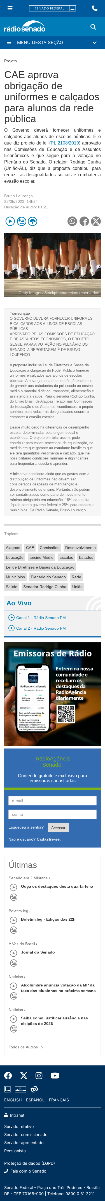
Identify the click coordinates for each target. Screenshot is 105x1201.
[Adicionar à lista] (21, 221)
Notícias (16, 976)
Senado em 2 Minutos (28, 878)
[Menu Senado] (10, 8)
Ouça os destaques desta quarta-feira (57, 886)
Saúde (11, 586)
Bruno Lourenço (18, 196)
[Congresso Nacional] (20, 1089)
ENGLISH (13, 1099)
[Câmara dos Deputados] (8, 1089)
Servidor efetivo (19, 1126)
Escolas (66, 557)
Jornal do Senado (38, 952)
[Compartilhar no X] (96, 221)
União (77, 586)
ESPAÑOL (35, 1099)
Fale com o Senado (27, 1171)
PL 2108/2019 (65, 143)
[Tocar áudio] (10, 221)
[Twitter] (24, 1076)
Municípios (15, 577)
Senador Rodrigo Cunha (44, 586)
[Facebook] (10, 1076)
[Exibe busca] (93, 27)
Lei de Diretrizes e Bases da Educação (40, 567)
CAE (30, 547)
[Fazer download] (32, 221)
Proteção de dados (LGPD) (29, 1163)
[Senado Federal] (52, 8)
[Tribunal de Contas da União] (33, 1089)
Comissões (49, 547)
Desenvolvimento (80, 547)
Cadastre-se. (49, 839)
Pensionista (15, 1150)
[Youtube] (52, 1076)
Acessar (58, 827)
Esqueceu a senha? (26, 827)
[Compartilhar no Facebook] (84, 221)
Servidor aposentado (24, 1142)
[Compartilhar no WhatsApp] (72, 221)
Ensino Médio (41, 557)
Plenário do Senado (48, 577)
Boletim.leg (18, 911)
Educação (15, 557)
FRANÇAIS (59, 1099)
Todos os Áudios (24, 1047)
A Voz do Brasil (22, 944)
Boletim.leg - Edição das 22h (48, 919)
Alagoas (13, 547)
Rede (76, 577)
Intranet (16, 1115)
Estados (86, 557)
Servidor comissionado (26, 1134)
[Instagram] (39, 1076)
